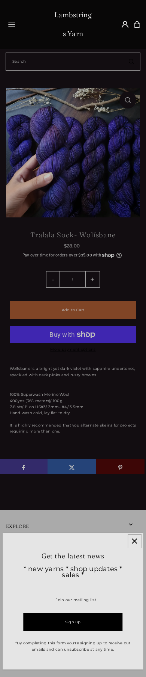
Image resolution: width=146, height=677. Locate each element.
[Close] (134, 541)
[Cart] (137, 24)
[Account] (125, 24)
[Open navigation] (28, 24)
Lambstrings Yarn (73, 24)
